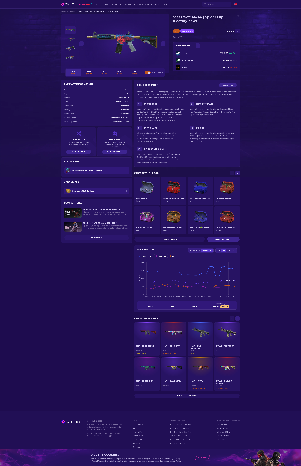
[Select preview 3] (70, 48)
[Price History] (198, 45)
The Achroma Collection (180, 440)
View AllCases (169, 239)
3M (229, 250)
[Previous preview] (70, 23)
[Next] (237, 173)
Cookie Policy (138, 440)
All (234, 250)
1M (224, 250)
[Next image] (163, 43)
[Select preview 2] (70, 39)
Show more (96, 238)
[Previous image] (81, 43)
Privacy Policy (138, 432)
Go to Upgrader (115, 152)
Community (138, 424)
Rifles (72, 11)
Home (63, 11)
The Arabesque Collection (180, 424)
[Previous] (232, 173)
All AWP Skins (223, 436)
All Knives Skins (223, 440)
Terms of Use (138, 436)
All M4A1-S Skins (223, 432)
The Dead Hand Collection (181, 432)
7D (218, 250)
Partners (136, 443)
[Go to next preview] (70, 64)
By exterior (195, 250)
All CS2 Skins (222, 424)
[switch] (148, 72)
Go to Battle (78, 152)
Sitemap (136, 447)
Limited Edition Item (178, 436)
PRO (135, 428)
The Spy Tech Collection (180, 428)
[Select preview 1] (70, 30)
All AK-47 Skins (223, 428)
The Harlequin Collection (180, 443)
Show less (228, 85)
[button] (147, 339)
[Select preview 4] (70, 57)
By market (207, 250)
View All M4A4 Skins (187, 396)
